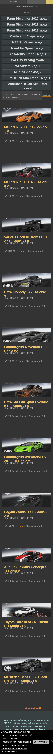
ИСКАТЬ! (50, 1)
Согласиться (41, 742)
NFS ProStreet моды (29, 94)
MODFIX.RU (13, 2)
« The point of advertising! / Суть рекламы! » (26, 6)
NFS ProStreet (11, 133)
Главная (8, 94)
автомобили (13, 97)
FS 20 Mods (26, 12)
